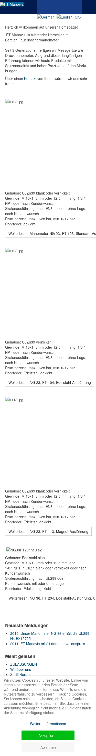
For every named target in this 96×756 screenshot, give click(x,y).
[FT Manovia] (12, 4)
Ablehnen (48, 747)
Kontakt (30, 78)
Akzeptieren (48, 735)
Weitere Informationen (48, 723)
